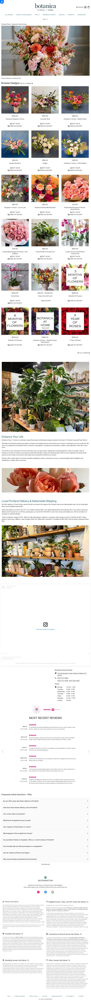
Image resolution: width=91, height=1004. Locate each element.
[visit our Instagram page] (38, 892)
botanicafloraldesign (51, 663)
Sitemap (81, 996)
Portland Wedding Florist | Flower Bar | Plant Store (30, 663)
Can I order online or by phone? (14, 814)
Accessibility (70, 996)
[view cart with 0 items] (88, 7)
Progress (48, 910)
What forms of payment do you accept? (17, 820)
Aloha (73, 909)
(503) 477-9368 (62, 678)
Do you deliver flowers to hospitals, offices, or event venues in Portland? (28, 840)
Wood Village (78, 909)
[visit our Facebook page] (45, 892)
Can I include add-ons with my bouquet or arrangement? (22, 846)
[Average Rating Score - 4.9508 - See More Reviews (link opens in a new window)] (47, 709)
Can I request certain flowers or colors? (17, 827)
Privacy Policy (33, 996)
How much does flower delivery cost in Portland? (20, 807)
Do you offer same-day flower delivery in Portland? (21, 801)
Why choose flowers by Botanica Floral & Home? (20, 859)
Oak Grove (54, 909)
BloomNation (58, 885)
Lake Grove (76, 907)
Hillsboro (54, 910)
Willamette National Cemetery (76, 939)
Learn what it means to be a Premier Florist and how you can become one (45, 887)
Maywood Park (83, 907)
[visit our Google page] (52, 892)
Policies (44, 996)
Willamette (66, 910)
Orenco (65, 909)
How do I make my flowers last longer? (16, 853)
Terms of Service (20, 996)
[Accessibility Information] (2, 2)
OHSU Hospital (19, 937)
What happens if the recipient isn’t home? (17, 833)
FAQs (8, 996)
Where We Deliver (11, 902)
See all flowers (25, 83)
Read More (45, 864)
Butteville (85, 909)
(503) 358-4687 (74, 681)
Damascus (69, 907)
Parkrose (48, 909)
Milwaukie (60, 909)
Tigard (69, 909)
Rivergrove (60, 910)
